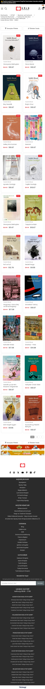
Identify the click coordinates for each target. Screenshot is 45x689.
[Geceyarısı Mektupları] (11, 48)
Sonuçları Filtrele (12, 28)
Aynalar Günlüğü (9, 184)
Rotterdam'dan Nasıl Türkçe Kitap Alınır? (22, 623)
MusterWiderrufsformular (22, 511)
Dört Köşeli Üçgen (9, 425)
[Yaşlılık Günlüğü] (33, 168)
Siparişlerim (22, 482)
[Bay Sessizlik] (11, 88)
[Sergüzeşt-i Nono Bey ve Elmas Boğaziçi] (11, 288)
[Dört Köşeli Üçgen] (11, 408)
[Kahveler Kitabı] (11, 328)
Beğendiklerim (22, 490)
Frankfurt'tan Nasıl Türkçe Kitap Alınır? (22, 610)
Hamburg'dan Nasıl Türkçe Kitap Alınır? (22, 607)
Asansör (28, 144)
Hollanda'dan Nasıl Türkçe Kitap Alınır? (22, 618)
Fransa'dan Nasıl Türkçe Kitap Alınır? (22, 636)
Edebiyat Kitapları (22, 558)
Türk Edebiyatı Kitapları (22, 571)
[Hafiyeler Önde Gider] (33, 368)
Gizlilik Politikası (23, 542)
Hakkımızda (22, 529)
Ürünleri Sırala (34, 28)
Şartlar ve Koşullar (22, 545)
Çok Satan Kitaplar (22, 493)
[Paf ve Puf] (11, 248)
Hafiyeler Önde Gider (32, 385)
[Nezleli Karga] (33, 248)
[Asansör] (33, 128)
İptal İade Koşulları (22, 547)
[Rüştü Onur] (33, 88)
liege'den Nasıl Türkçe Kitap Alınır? (22, 677)
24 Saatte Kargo (22, 495)
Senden (40, 583)
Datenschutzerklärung (22, 534)
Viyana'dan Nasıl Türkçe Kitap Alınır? (22, 656)
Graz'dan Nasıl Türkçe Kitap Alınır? (22, 664)
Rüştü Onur (29, 104)
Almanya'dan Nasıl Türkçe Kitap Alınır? (22, 599)
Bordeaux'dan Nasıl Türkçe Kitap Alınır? (22, 641)
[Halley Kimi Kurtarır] (11, 128)
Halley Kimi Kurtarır (10, 144)
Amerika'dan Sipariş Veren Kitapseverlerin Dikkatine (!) (22, 519)
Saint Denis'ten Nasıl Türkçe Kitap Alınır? (22, 646)
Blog (22, 527)
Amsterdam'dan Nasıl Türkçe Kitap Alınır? (22, 620)
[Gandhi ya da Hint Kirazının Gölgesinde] (11, 368)
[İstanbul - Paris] (33, 328)
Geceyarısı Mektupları (11, 64)
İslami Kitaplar (22, 560)
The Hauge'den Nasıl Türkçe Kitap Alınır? (22, 628)
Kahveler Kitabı (8, 345)
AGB (22, 532)
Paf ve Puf (7, 264)
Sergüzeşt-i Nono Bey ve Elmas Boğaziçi (11, 305)
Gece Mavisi (29, 64)
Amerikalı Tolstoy (31, 305)
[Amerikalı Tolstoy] (33, 288)
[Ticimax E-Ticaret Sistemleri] (22, 687)
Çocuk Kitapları (22, 566)
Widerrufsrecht (22, 508)
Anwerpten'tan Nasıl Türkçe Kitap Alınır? (23, 682)
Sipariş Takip (22, 485)
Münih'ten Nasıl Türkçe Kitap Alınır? (22, 605)
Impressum (22, 540)
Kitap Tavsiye (22, 498)
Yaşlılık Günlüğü (30, 184)
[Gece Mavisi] (33, 48)
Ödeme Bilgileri (22, 537)
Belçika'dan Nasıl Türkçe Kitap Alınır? (23, 672)
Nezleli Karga (29, 264)
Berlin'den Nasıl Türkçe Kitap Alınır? (22, 602)
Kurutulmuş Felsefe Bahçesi (32, 426)
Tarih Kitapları (22, 563)
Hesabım (22, 487)
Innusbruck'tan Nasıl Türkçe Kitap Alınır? (23, 661)
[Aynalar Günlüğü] (11, 168)
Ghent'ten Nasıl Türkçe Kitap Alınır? (22, 680)
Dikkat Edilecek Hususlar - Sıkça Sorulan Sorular (22, 516)
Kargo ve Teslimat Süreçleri (22, 513)
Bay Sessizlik (7, 104)
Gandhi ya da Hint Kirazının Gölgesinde (10, 385)
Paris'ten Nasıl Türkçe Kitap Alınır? (22, 638)
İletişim (22, 550)
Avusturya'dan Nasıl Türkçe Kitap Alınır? (22, 654)
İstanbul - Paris (30, 345)
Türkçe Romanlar (22, 568)
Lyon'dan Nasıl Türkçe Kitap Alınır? (22, 643)
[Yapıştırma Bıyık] (33, 208)
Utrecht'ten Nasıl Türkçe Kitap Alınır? (22, 625)
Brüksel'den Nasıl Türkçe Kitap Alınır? (22, 674)
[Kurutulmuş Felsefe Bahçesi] (33, 408)
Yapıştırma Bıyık (31, 224)
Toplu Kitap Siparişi (23, 500)
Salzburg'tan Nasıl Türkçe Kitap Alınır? (22, 659)
